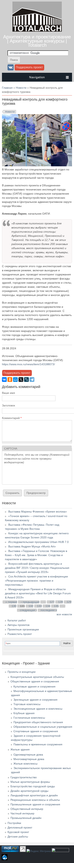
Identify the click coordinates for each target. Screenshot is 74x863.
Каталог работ (16, 620)
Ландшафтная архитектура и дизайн (34, 795)
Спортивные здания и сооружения (35, 731)
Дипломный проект (19, 827)
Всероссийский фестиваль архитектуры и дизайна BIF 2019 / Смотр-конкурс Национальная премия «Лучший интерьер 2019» (37, 568)
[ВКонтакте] (4, 379)
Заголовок (8, 405)
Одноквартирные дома (28, 754)
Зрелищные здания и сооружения (35, 699)
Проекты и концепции (21, 671)
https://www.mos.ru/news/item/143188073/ (28, 364)
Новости (21, 87)
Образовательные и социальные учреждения (42, 726)
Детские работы (17, 836)
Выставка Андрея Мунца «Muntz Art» (32, 546)
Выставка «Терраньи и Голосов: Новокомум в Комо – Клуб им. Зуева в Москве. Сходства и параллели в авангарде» (36, 555)
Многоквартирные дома (28, 759)
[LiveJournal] (26, 379)
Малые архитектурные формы (30, 781)
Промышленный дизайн (25, 817)
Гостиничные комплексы (29, 717)
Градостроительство (23, 777)
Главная (7, 87)
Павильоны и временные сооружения (37, 744)
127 (52, 602)
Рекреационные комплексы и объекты (35, 799)
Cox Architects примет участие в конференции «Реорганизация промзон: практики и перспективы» (36, 580)
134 (48, 606)
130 (14, 606)
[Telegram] (32, 379)
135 (56, 606)
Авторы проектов (18, 624)
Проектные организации (23, 629)
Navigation (37, 77)
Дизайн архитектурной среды (29, 790)
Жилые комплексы (25, 763)
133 (39, 606)
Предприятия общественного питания (38, 722)
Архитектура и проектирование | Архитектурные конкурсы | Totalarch (37, 41)
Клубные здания (24, 713)
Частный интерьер (22, 813)
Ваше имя (8, 392)
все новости (64, 614)
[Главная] (37, 30)
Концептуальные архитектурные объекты (37, 676)
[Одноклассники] (9, 379)
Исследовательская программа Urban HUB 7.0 (38, 541)
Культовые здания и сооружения (34, 686)
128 (60, 602)
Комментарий (12, 418)
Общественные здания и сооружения (34, 681)
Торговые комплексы (26, 704)
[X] (21, 379)
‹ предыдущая (30, 602)
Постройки (14, 823)
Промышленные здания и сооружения (35, 804)
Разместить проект (19, 633)
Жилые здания (20, 749)
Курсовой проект (18, 832)
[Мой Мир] (15, 379)
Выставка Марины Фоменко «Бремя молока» (37, 511)
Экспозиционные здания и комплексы (37, 708)
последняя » (49, 610)
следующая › (28, 610)
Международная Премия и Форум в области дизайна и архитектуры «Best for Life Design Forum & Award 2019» (38, 593)
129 (69, 602)
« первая (11, 602)
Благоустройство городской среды (32, 786)
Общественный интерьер (26, 808)
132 (31, 606)
